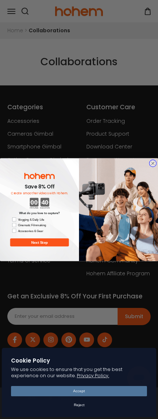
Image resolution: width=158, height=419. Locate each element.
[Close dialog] (152, 162)
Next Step (39, 242)
